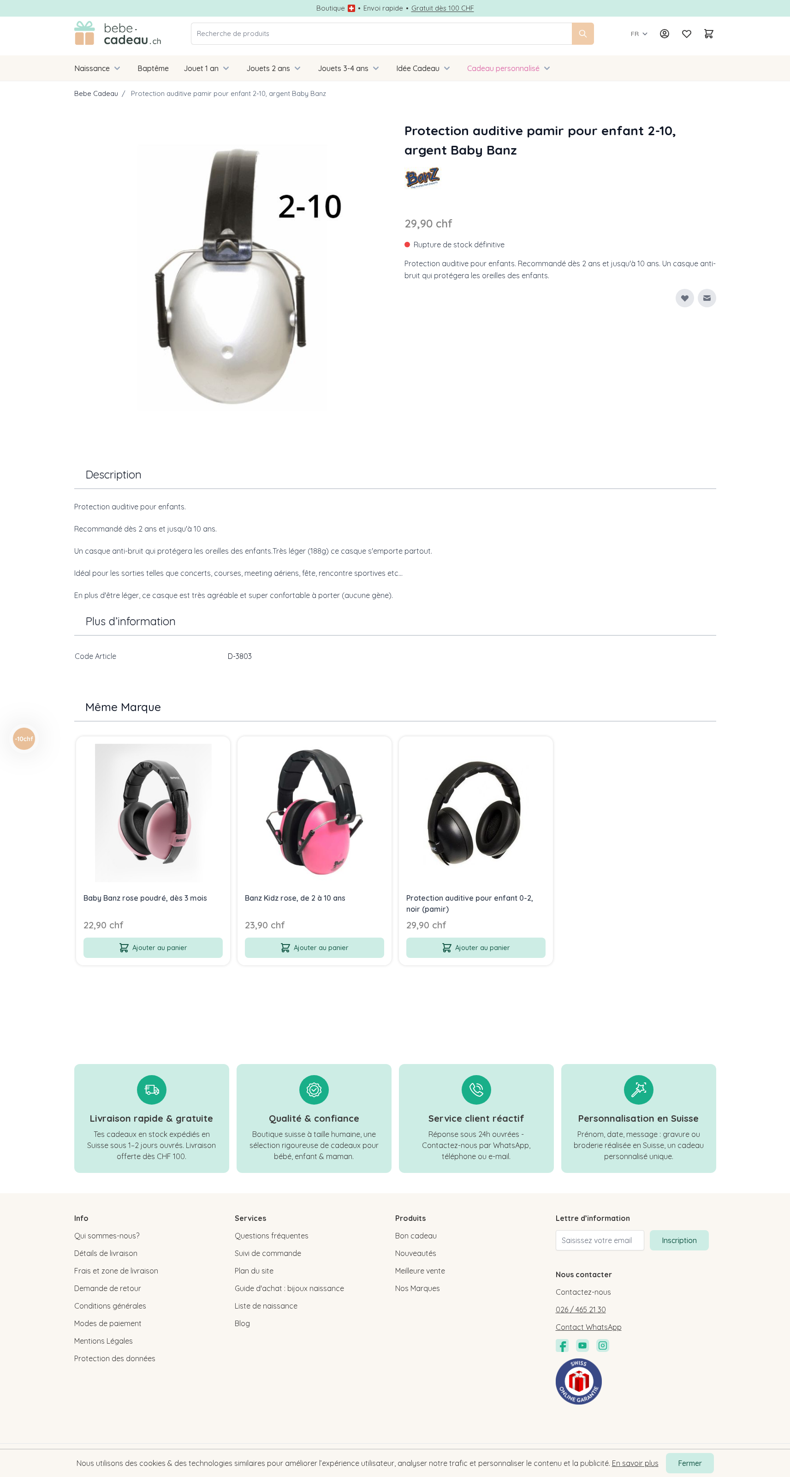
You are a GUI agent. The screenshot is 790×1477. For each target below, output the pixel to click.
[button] (422, 178)
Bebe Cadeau (96, 93)
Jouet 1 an (201, 68)
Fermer (690, 1463)
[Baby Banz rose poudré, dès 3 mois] (153, 813)
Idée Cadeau (418, 68)
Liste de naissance (266, 1305)
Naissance (92, 68)
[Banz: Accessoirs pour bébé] (422, 178)
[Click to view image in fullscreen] (230, 277)
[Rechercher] (583, 34)
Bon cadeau (416, 1235)
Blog (242, 1323)
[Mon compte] (664, 33)
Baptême (153, 68)
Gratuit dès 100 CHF (442, 8)
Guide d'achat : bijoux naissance (289, 1288)
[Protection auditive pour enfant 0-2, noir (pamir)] (476, 813)
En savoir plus (635, 1463)
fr (635, 34)
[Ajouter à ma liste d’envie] (685, 298)
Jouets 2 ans (268, 68)
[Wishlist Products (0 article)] (686, 33)
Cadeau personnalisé (503, 68)
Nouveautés (415, 1253)
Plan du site (254, 1270)
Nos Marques (417, 1288)
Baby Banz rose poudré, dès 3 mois (145, 898)
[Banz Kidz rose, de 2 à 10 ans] (314, 813)
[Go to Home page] (117, 33)
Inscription (679, 1240)
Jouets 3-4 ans (343, 68)
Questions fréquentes (272, 1235)
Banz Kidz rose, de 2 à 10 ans (295, 898)
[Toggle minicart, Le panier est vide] (708, 33)
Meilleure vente (420, 1270)
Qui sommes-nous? (106, 1235)
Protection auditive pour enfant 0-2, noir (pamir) (469, 903)
